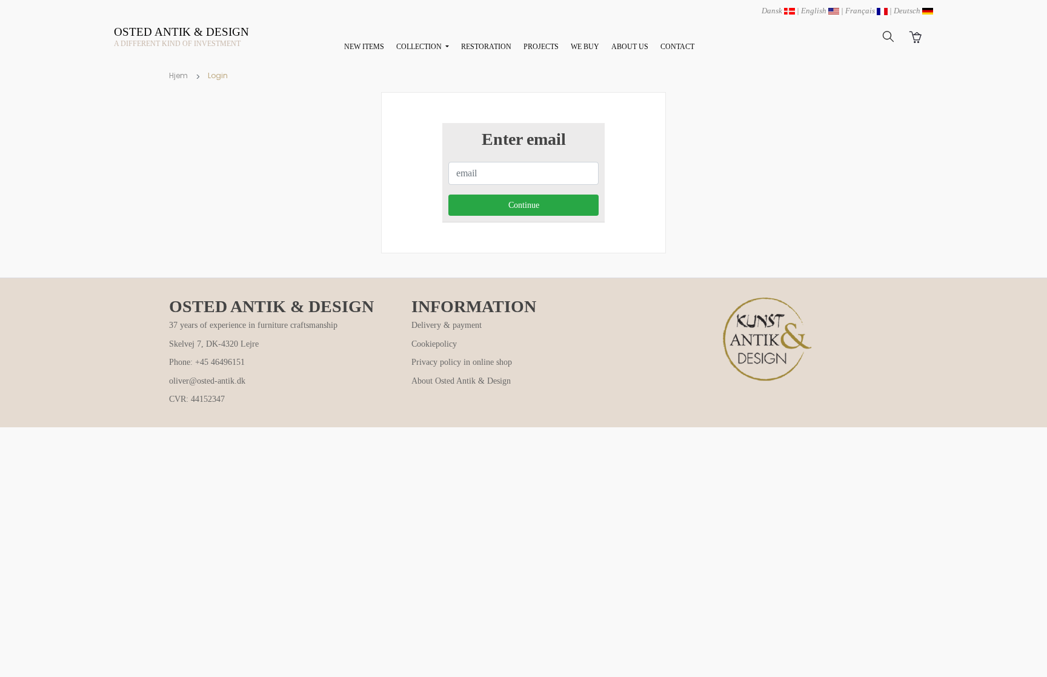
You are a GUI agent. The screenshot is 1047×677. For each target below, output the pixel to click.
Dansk (773, 10)
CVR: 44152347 (197, 399)
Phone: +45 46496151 (207, 362)
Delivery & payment (446, 325)
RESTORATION (486, 46)
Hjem (178, 75)
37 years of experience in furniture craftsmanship (253, 325)
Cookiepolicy (434, 344)
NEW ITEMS (364, 46)
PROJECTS (541, 46)
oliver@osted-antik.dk (207, 380)
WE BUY (585, 46)
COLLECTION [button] (420, 46)
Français (861, 10)
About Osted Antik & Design (461, 380)
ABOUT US (629, 46)
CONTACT (677, 46)
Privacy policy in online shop (461, 362)
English (814, 10)
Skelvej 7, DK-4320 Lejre (214, 344)
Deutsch (908, 10)
